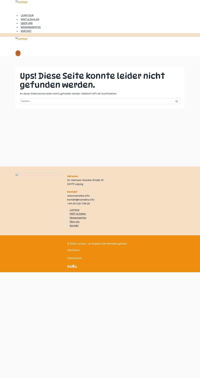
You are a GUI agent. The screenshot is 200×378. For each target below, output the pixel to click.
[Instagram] (73, 266)
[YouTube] (76, 266)
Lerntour (27, 15)
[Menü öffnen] (18, 53)
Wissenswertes (31, 27)
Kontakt (26, 31)
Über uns (27, 23)
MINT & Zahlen (30, 19)
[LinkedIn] (68, 266)
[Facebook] (71, 266)
